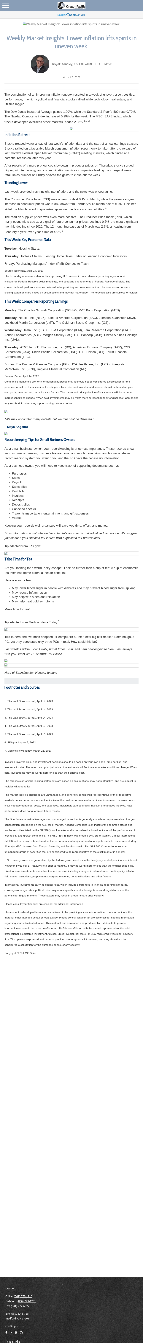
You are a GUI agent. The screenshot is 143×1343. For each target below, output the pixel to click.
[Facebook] (6, 1334)
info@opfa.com (14, 1326)
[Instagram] (21, 1334)
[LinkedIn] (11, 1334)
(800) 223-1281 (27, 1301)
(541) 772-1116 (23, 1296)
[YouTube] (16, 1334)
